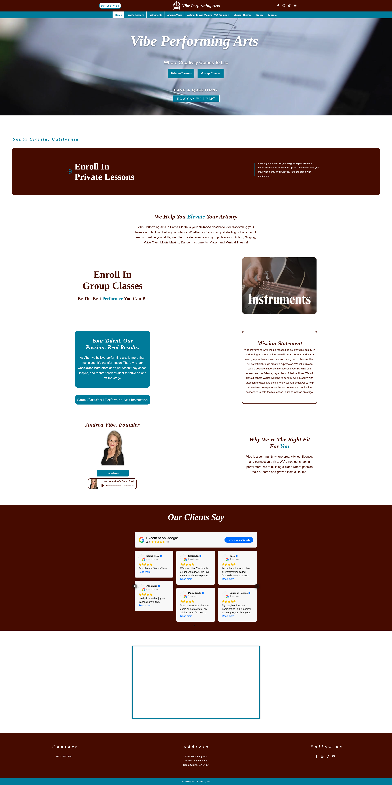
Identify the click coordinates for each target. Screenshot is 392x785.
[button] (134, 586)
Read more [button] (144, 579)
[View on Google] (141, 557)
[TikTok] (289, 5)
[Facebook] (278, 5)
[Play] (103, 485)
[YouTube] (295, 5)
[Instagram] (283, 5)
